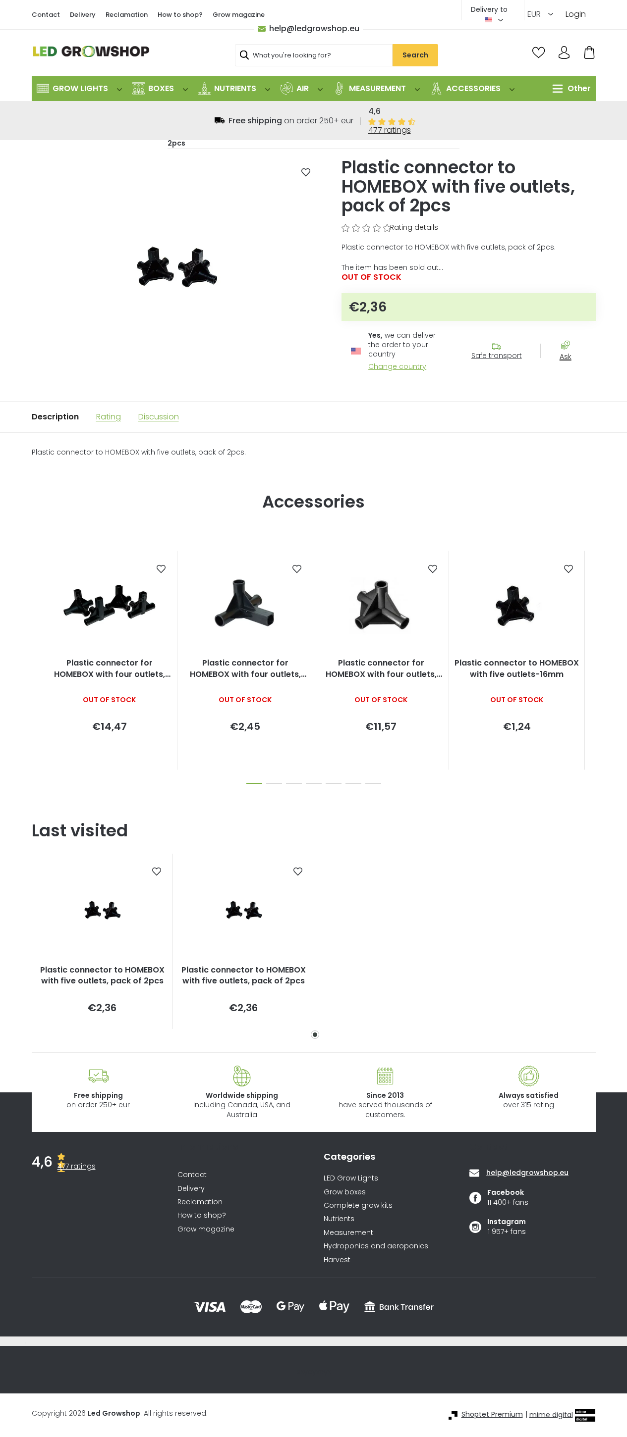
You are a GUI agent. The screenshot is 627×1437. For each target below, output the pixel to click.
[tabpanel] (102, 941)
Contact (46, 14)
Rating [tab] (108, 416)
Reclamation (127, 14)
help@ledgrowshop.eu (314, 28)
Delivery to (489, 9)
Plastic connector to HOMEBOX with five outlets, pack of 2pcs (102, 975)
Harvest (337, 1260)
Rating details (414, 227)
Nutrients (339, 1219)
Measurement (348, 1232)
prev (40, 664)
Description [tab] (55, 416)
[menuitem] (79, 88)
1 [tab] (315, 1034)
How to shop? (180, 14)
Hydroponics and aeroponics (376, 1246)
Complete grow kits (358, 1205)
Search (415, 55)
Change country (397, 366)
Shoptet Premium (492, 1414)
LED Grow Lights (351, 1178)
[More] (569, 88)
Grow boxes (345, 1192)
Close (570, 374)
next (588, 664)
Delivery (83, 14)
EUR (535, 14)
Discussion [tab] (158, 416)
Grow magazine (239, 14)
